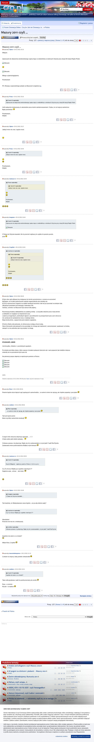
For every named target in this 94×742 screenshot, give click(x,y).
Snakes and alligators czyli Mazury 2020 (25, 666)
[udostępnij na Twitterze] (71, 89)
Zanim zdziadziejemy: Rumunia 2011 (23, 677)
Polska (47, 27)
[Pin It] (68, 89)
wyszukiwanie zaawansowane (68, 11)
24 (61, 668)
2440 (55, 690)
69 (61, 679)
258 (60, 695)
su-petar (73, 687)
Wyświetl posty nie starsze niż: (21, 596)
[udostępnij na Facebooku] (61, 89)
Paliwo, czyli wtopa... (17, 682)
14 (61, 673)
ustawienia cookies (62, 736)
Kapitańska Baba (75, 665)
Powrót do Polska (8, 611)
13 (59, 673)
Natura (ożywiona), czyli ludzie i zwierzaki (26, 693)
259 (64, 695)
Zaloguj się (6, 23)
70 (64, 679)
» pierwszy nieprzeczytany (45, 40)
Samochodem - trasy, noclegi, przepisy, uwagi (20, 684)
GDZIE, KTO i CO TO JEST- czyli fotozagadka (26, 688)
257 (57, 695)
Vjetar (11, 49)
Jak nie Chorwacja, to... (35, 27)
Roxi (10, 389)
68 (59, 679)
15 (64, 673)
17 (64, 684)
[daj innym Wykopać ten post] (75, 89)
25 (64, 668)
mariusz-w (12, 178)
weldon (11, 405)
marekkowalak (74, 682)
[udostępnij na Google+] (65, 89)
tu (40, 86)
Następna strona (85, 596)
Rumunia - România (13, 678)
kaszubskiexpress (14, 553)
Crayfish (11, 247)
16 (61, 684)
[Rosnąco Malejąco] (63, 596)
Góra (78, 89)
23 (59, 668)
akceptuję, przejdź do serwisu (81, 736)
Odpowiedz (5, 36)
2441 (59, 690)
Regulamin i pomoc (86, 23)
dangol (72, 676)
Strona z (60, 40)
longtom (12, 217)
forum (5, 3)
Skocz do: (28, 617)
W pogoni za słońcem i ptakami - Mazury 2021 (27, 671)
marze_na (73, 698)
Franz (11, 96)
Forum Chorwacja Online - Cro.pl (15, 27)
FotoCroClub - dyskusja (14, 689)
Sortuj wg (46, 596)
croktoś (73, 693)
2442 (63, 690)
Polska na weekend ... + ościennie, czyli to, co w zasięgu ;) (32, 699)
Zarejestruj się (17, 23)
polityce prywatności (67, 732)
